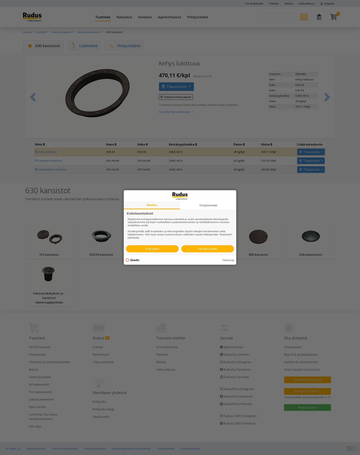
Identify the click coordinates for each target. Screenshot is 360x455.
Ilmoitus (152, 205)
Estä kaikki (152, 248)
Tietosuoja (228, 260)
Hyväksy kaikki (207, 248)
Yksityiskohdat (208, 205)
